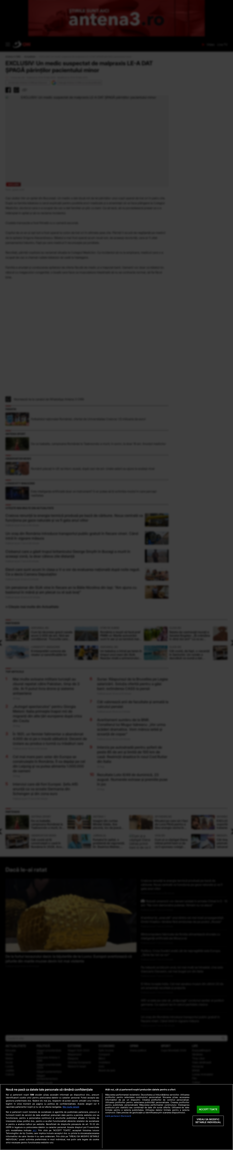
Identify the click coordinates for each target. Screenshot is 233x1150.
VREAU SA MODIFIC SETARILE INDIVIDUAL (208, 1121)
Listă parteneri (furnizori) (118, 1116)
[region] (116, 1117)
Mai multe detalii (71, 1107)
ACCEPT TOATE (208, 1109)
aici (34, 1130)
